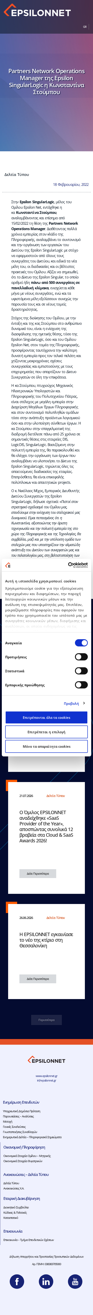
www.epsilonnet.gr (46, 1076)
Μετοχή (7, 1121)
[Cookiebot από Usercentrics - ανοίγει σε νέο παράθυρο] (68, 565)
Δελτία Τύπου (17, 174)
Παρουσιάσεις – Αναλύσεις (18, 1116)
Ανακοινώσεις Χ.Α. (13, 1188)
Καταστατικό (10, 1218)
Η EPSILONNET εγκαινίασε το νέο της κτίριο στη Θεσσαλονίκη (46, 940)
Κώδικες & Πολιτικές (15, 1212)
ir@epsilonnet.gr (46, 1080)
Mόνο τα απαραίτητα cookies (46, 746)
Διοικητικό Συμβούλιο (16, 1207)
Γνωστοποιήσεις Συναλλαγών (20, 1132)
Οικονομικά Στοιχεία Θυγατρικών (22, 1161)
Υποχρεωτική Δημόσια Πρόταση (21, 1111)
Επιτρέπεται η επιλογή (46, 732)
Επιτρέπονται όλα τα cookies (46, 717)
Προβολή (71, 703)
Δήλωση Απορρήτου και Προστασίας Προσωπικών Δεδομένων (46, 1256)
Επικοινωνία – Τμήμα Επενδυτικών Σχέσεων (28, 1240)
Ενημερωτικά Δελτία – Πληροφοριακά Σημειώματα (32, 1137)
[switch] (81, 657)
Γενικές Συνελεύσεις (14, 1127)
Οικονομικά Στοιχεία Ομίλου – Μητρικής (27, 1156)
